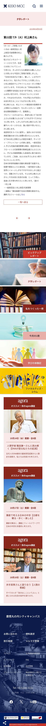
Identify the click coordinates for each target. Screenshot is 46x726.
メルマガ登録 (32, 640)
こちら (22, 194)
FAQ (27, 659)
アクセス (7, 653)
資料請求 (30, 633)
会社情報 (29, 666)
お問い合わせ (10, 633)
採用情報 (7, 666)
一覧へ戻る (23, 202)
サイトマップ (9, 659)
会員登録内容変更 (33, 653)
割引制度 (8, 640)
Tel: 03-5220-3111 (23, 688)
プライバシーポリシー (12, 672)
